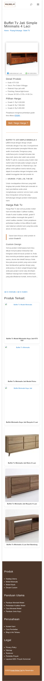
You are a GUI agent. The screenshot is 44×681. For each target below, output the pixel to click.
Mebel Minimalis (12, 582)
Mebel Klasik (10, 585)
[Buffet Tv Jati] (22, 74)
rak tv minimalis (10, 292)
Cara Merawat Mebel (13, 608)
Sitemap (9, 650)
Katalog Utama (11, 579)
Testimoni (9, 653)
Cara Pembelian (12, 629)
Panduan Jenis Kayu (13, 611)
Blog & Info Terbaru (13, 632)
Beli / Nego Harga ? (18, 123)
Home (6, 30)
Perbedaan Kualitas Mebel (15, 605)
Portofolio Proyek (12, 656)
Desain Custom (11, 587)
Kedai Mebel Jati (16, 670)
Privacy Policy (11, 647)
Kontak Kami (10, 626)
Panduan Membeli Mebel (15, 603)
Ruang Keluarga (16, 30)
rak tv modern (22, 292)
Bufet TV (26, 30)
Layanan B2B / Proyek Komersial (18, 659)
